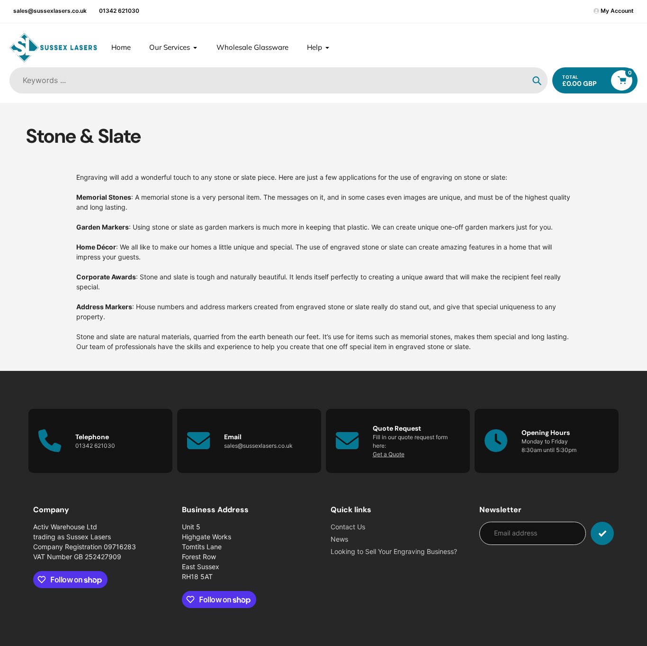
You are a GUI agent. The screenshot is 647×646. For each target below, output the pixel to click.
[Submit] (602, 533)
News (339, 539)
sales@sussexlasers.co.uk (50, 10)
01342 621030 (119, 10)
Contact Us (348, 527)
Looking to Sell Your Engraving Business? (394, 551)
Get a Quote (388, 454)
